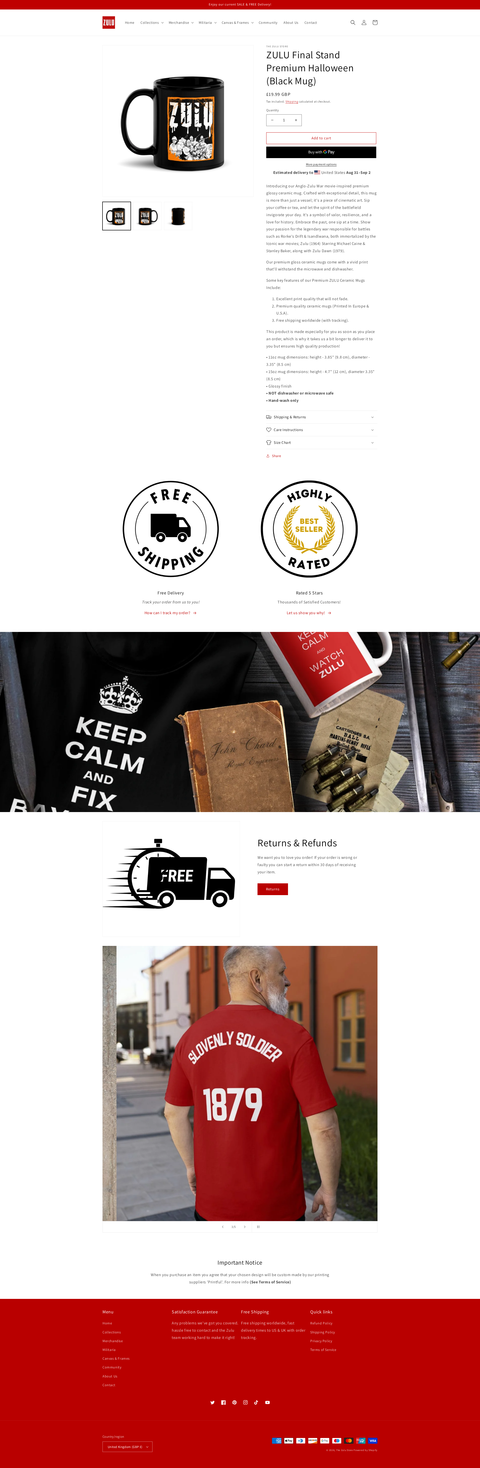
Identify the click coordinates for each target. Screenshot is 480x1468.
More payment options (321, 164)
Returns (273, 889)
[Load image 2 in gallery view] (147, 216)
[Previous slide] (222, 1226)
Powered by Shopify (366, 1450)
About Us (110, 1376)
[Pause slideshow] (257, 1226)
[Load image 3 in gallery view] (178, 216)
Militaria (109, 1349)
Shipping (292, 101)
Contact (108, 1385)
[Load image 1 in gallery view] (116, 216)
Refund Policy (321, 1323)
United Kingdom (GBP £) (125, 1447)
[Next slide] (244, 1226)
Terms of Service (323, 1349)
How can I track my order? (167, 612)
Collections (111, 1332)
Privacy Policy (321, 1341)
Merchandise (112, 1341)
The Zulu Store (344, 1450)
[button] (152, 22)
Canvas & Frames (116, 1358)
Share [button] (276, 456)
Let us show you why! (306, 612)
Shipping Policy (322, 1332)
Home (107, 1323)
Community (111, 1367)
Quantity (272, 110)
